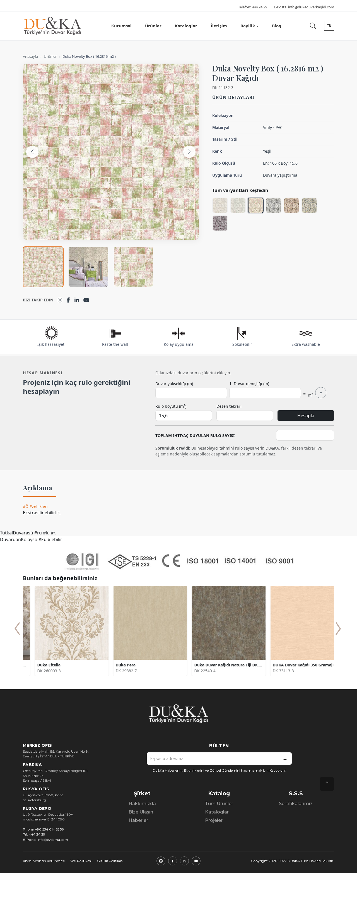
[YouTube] (86, 300)
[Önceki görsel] (32, 152)
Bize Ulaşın (141, 812)
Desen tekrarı (229, 406)
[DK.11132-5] (291, 205)
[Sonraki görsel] (189, 152)
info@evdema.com (52, 839)
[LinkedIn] (76, 300)
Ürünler (153, 25)
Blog (276, 25)
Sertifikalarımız (296, 803)
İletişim (219, 25)
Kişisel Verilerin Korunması (44, 861)
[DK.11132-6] (309, 205)
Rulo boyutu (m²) (170, 406)
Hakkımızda (142, 803)
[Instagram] (60, 300)
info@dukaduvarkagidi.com (311, 6)
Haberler (138, 820)
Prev (17, 628)
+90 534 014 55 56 (49, 829)
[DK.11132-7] (220, 223)
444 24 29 (259, 6)
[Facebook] (68, 300)
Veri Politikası (80, 861)
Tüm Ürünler (219, 803)
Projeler (214, 820)
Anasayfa (30, 56)
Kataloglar (186, 25)
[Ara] (313, 26)
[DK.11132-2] (238, 205)
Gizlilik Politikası (110, 861)
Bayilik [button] (247, 25)
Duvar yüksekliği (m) (174, 383)
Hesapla (305, 415)
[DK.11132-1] (220, 205)
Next (338, 628)
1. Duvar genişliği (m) (249, 383)
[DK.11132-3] (256, 205)
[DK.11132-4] (273, 205)
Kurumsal (121, 25)
